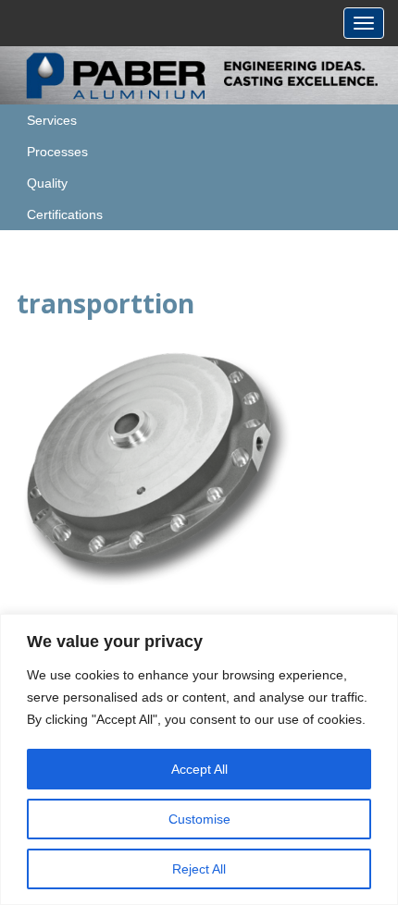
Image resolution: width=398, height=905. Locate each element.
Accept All (199, 769)
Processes (57, 151)
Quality (47, 183)
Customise (199, 819)
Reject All (199, 869)
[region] (199, 759)
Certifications (65, 214)
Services (52, 120)
